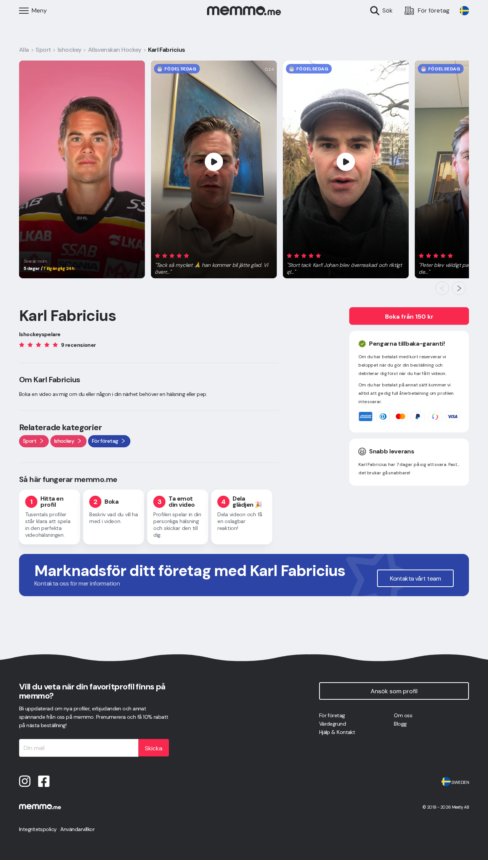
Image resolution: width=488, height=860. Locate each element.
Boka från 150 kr (409, 317)
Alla (24, 50)
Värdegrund (332, 723)
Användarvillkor (77, 829)
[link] (464, 10)
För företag (332, 715)
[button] (214, 262)
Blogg (400, 723)
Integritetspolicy (37, 829)
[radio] (157, 255)
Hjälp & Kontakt (337, 732)
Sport (43, 50)
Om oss (403, 715)
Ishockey (70, 50)
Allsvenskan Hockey (114, 50)
